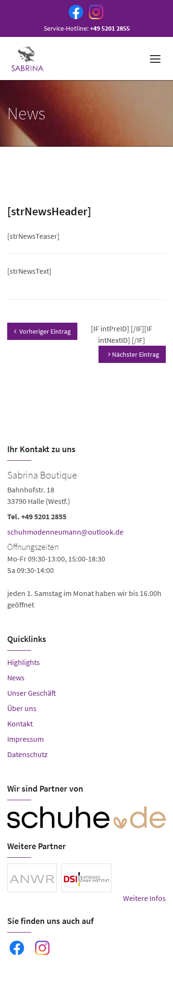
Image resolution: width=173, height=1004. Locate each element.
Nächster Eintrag (135, 354)
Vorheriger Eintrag (45, 331)
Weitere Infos (144, 898)
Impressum (25, 739)
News (16, 677)
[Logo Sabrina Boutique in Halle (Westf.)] (28, 58)
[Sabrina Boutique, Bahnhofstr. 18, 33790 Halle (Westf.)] (86, 538)
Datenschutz (27, 754)
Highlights (23, 662)
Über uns (22, 708)
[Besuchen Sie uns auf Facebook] (74, 11)
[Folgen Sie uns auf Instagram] (94, 11)
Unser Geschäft (31, 693)
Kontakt (20, 723)
